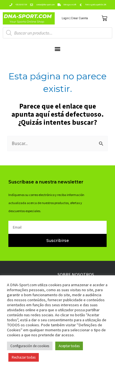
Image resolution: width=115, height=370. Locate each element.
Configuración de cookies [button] (29, 346)
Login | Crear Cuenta (75, 18)
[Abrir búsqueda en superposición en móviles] (57, 32)
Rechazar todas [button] (23, 357)
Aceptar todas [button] (69, 346)
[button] (57, 48)
